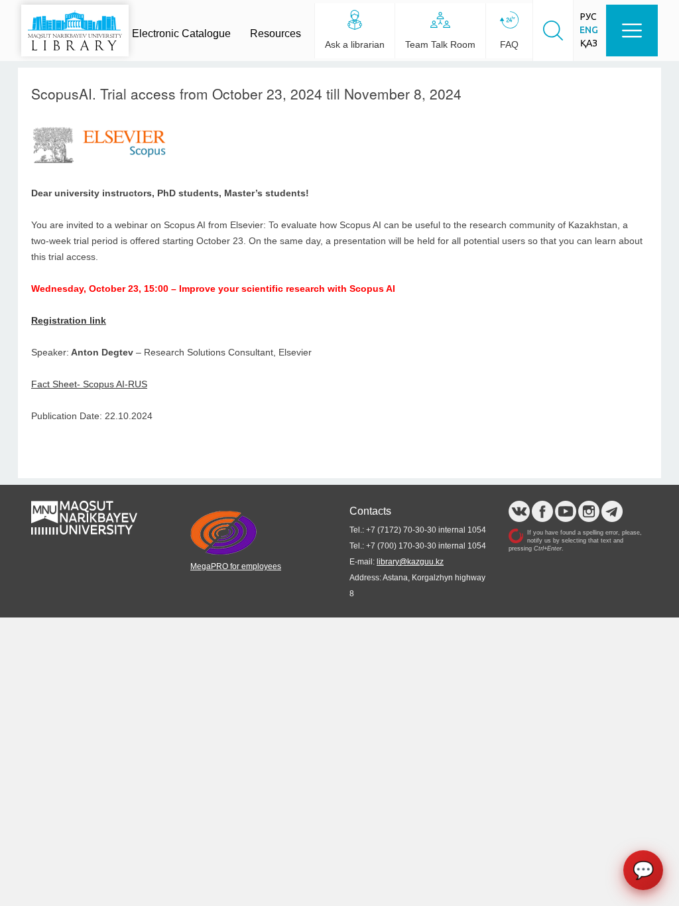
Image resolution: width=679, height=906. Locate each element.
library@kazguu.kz (410, 561)
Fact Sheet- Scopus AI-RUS (89, 384)
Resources (275, 33)
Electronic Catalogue (181, 33)
